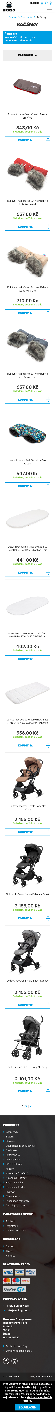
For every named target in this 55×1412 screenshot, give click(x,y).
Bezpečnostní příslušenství (20, 1145)
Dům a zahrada (14, 1164)
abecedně (25, 40)
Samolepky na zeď (16, 1205)
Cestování (27, 17)
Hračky (10, 1168)
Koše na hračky (14, 1182)
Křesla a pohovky (15, 1187)
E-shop (13, 17)
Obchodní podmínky (17, 1346)
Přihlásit (10, 1221)
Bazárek (10, 1141)
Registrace (12, 1226)
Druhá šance (13, 1159)
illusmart (47, 1376)
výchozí (9, 37)
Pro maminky (13, 1196)
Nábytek (10, 1191)
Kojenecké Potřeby (16, 1177)
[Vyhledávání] (46, 2)
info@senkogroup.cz (19, 1310)
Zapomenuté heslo (16, 1230)
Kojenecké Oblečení (16, 1173)
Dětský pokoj (13, 1155)
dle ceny (25, 37)
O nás (9, 1251)
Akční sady (12, 1132)
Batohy (10, 1136)
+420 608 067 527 (18, 1305)
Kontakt (10, 1255)
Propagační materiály (17, 1200)
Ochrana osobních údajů (19, 1350)
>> (31, 1106)
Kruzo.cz (16, 1376)
